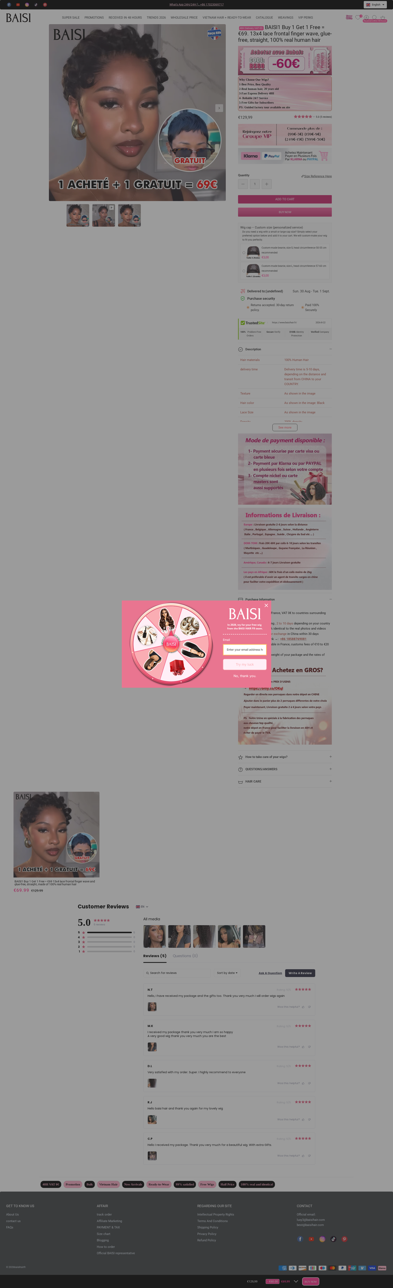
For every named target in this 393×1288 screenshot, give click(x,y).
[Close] (266, 605)
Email (226, 639)
